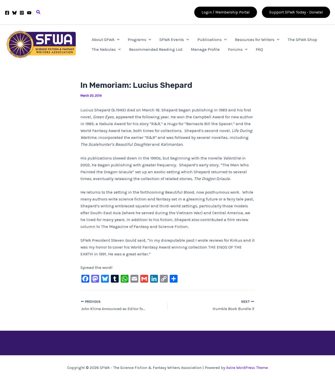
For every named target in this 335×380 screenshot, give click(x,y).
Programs (137, 39)
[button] (38, 12)
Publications (209, 39)
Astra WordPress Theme (247, 367)
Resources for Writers (254, 39)
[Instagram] (22, 13)
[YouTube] (29, 13)
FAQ (259, 49)
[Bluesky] (14, 13)
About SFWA (103, 39)
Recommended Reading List (155, 49)
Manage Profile (205, 49)
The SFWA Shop (302, 39)
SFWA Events (171, 39)
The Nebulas (104, 49)
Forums (235, 49)
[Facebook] (7, 13)
